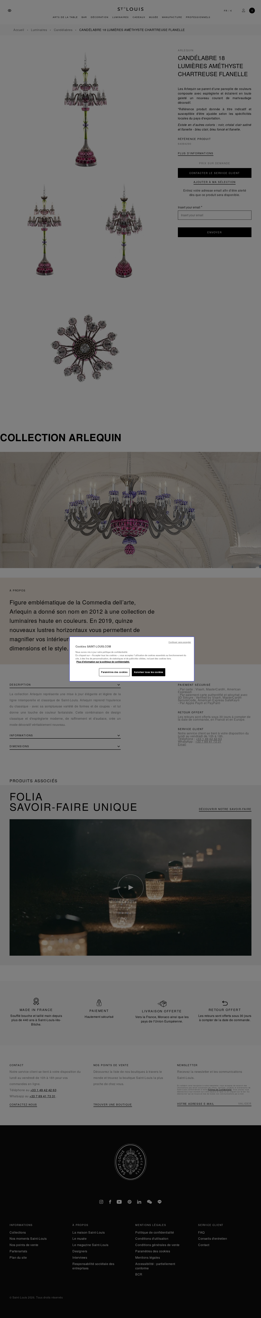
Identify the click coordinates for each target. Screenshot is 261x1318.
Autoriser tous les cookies (148, 672)
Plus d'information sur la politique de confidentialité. (103, 661)
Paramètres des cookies (114, 672)
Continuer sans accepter (180, 642)
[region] (132, 659)
